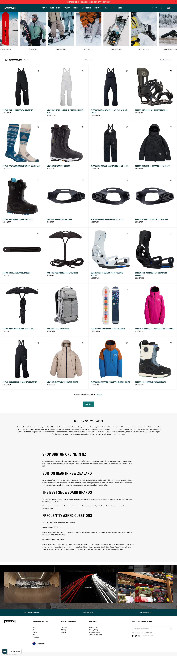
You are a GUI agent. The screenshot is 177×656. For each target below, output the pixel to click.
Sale (106, 8)
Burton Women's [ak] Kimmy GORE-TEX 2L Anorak (154, 328)
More (120, 8)
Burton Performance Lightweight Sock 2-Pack (21, 166)
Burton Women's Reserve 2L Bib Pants (17, 110)
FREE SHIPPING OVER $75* (31, 613)
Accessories (86, 8)
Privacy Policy (93, 630)
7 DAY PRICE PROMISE (145, 613)
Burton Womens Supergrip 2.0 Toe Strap (107, 219)
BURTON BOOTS (88, 49)
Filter (28, 60)
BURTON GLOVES (144, 49)
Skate (52, 8)
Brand (113, 8)
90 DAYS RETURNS (88, 613)
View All (99, 395)
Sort (161, 60)
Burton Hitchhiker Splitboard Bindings (151, 110)
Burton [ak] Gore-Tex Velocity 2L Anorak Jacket (110, 382)
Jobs (33, 635)
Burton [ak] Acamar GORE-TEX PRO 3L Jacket (152, 166)
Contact (34, 632)
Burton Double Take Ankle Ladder (16, 272)
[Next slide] (173, 30)
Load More (88, 404)
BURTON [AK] (33, 49)
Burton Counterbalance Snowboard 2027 (108, 328)
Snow (58, 8)
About (34, 627)
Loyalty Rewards (94, 632)
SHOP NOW (106, 2)
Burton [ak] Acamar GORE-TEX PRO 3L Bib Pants (109, 166)
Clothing (76, 8)
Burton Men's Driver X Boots (58, 166)
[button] (78, 52)
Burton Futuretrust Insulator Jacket (62, 382)
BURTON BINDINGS (116, 49)
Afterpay (63, 630)
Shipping (63, 632)
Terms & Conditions (95, 635)
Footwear (66, 8)
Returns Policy (93, 627)
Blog (33, 630)
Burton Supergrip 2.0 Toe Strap (59, 219)
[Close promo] (175, 1)
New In (44, 8)
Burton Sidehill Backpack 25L (59, 328)
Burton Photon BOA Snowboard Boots (17, 219)
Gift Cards (64, 627)
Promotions (98, 8)
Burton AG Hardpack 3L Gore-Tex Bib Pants (19, 382)
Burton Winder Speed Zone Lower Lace (62, 272)
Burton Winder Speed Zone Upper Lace (18, 328)
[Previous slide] (4, 30)
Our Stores (35, 637)
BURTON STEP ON (61, 49)
